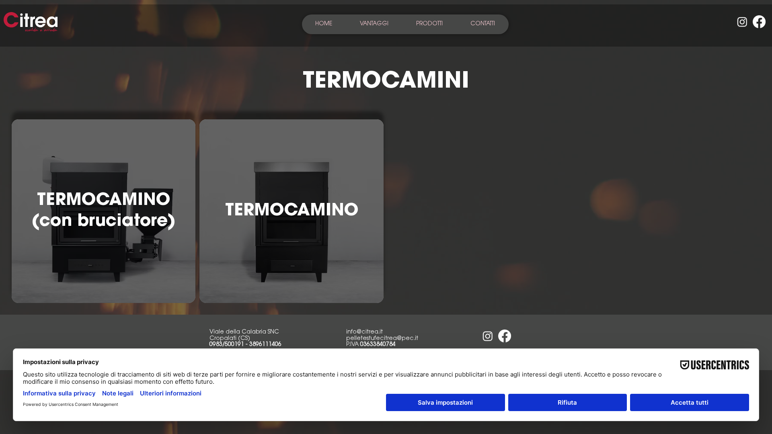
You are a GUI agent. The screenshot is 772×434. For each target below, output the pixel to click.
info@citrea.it (364, 332)
